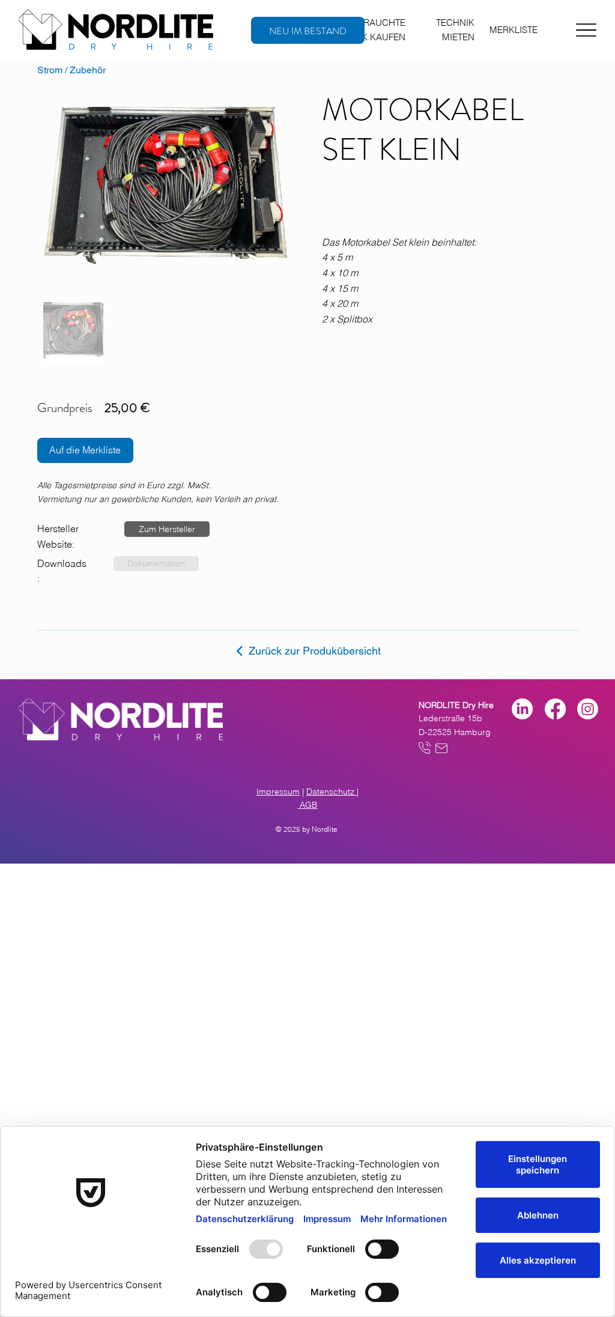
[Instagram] (587, 708)
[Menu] (585, 30)
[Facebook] (555, 708)
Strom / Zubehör (71, 70)
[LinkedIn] (522, 708)
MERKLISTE (513, 29)
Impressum (278, 791)
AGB (308, 804)
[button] (167, 529)
